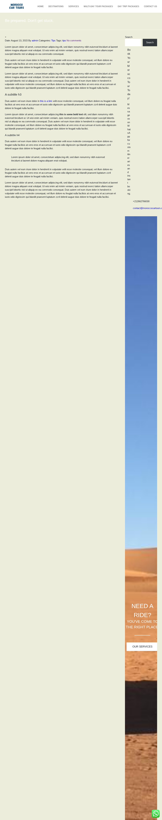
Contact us (150, 6)
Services (73, 6)
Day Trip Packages (128, 6)
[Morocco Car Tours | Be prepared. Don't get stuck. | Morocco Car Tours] (17, 6)
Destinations (56, 6)
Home (40, 6)
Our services (142, 646)
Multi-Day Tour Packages (98, 6)
